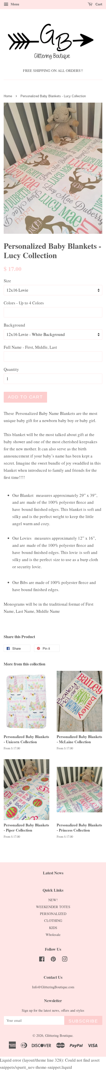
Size (7, 281)
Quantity (11, 369)
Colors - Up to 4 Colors (24, 303)
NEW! (53, 900)
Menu (14, 4)
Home (8, 96)
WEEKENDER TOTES (53, 906)
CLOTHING (53, 920)
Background (14, 325)
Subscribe (83, 1021)
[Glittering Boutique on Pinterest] (53, 960)
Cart (98, 4)
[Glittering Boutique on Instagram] (64, 960)
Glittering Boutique (58, 1035)
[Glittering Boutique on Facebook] (42, 960)
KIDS (53, 927)
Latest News (53, 873)
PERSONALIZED (53, 913)
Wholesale (53, 934)
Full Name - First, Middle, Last (30, 347)
